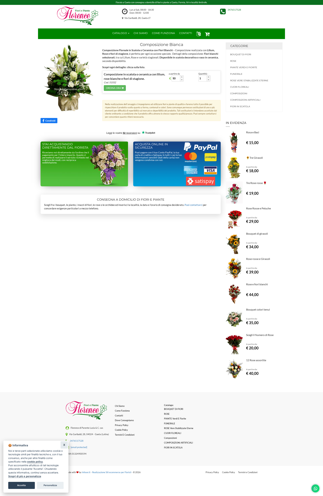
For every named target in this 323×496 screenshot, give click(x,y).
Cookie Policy (228, 472)
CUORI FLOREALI (239, 86)
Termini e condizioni (124, 434)
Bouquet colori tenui (258, 309)
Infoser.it (86, 472)
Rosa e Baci (252, 132)
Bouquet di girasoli (257, 233)
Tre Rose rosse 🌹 (256, 182)
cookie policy (35, 461)
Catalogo (120, 33)
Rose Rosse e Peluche (258, 208)
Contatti (119, 415)
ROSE (233, 61)
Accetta (21, 485)
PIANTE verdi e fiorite (243, 67)
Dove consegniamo (124, 420)
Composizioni (238, 93)
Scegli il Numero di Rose (260, 334)
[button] (197, 33)
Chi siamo (119, 406)
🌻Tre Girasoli (254, 157)
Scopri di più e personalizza (24, 476)
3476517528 (234, 9)
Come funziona (122, 410)
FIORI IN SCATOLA (240, 106)
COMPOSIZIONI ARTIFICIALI (245, 99)
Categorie (239, 46)
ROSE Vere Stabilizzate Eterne (249, 80)
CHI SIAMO (141, 33)
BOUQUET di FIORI (240, 54)
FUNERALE (236, 74)
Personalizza (50, 485)
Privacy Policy (212, 472)
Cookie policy (121, 430)
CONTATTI (185, 33)
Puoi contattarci (193, 204)
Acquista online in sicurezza (151, 145)
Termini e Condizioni (247, 472)
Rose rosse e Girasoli (258, 258)
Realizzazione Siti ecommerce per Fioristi (112, 472)
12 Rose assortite (256, 360)
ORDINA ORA (113, 88)
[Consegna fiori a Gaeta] (77, 16)
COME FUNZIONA (163, 33)
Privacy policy (121, 425)
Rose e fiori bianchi (257, 284)
